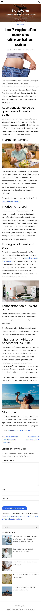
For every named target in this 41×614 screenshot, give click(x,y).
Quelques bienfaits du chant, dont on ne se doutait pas (10, 439)
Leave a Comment (25, 430)
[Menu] (2, 2)
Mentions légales (17, 610)
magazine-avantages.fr (11, 201)
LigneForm (20, 10)
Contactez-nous (30, 610)
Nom (4, 490)
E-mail (5, 499)
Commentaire (8, 461)
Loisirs (8, 610)
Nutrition (20, 24)
